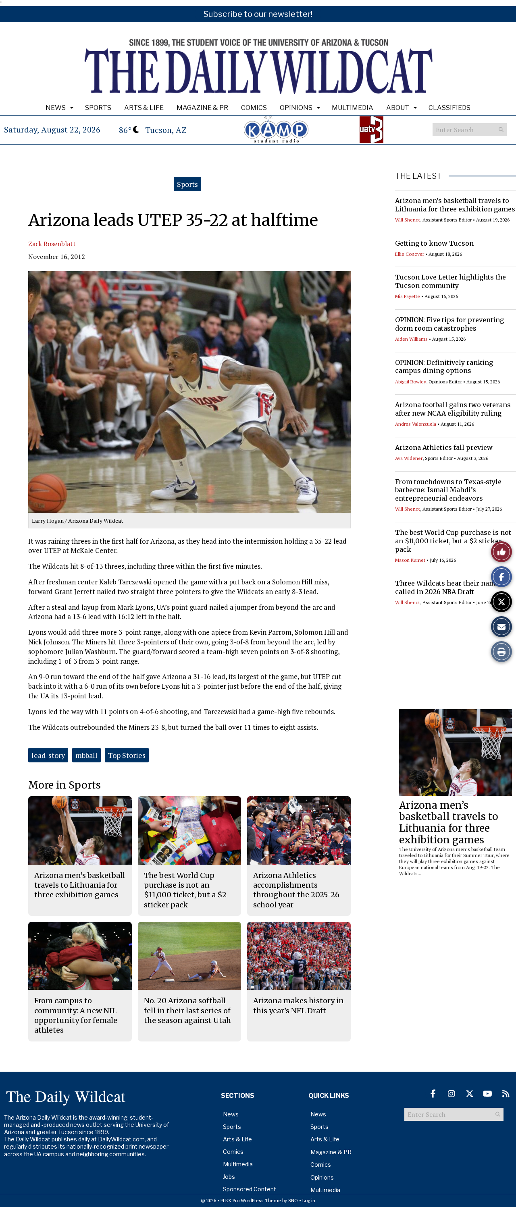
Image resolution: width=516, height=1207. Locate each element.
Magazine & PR (202, 108)
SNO (293, 1200)
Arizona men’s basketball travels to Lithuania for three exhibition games (455, 205)
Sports (98, 108)
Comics (254, 108)
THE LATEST (418, 176)
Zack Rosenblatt (52, 243)
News (56, 108)
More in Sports (64, 785)
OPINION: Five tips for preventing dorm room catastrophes (449, 324)
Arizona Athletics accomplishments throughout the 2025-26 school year (296, 890)
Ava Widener (408, 458)
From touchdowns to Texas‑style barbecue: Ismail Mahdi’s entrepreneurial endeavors (448, 490)
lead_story (48, 755)
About (397, 108)
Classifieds (449, 108)
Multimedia (352, 108)
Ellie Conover (409, 254)
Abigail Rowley (410, 382)
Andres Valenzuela (415, 424)
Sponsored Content (249, 1189)
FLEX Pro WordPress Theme (251, 1200)
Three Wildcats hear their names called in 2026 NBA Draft (449, 587)
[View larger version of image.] (189, 392)
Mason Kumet (410, 560)
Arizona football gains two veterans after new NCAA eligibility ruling (453, 409)
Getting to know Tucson (434, 243)
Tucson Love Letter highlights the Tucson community (450, 281)
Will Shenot (407, 220)
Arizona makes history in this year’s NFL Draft (298, 1005)
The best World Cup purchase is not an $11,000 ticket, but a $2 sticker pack (453, 540)
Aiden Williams (411, 339)
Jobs (229, 1176)
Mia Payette (407, 296)
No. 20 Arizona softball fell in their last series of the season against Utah (187, 1010)
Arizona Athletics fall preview (444, 447)
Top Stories (127, 755)
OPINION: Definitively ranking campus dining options (444, 366)
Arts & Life (144, 108)
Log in (308, 1200)
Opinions (296, 108)
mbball (86, 755)
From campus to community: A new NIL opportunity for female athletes (75, 1015)
